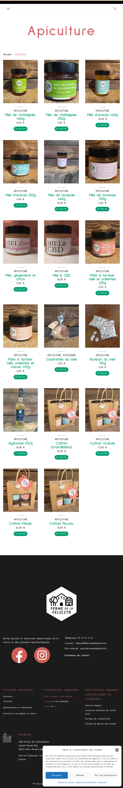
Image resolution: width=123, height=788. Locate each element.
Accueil (7, 54)
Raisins (47, 706)
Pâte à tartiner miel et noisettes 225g (102, 279)
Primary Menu (8, 8)
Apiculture (20, 110)
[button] (117, 749)
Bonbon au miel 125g (102, 361)
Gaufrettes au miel (61, 359)
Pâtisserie (69, 355)
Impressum (102, 782)
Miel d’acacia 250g (20, 195)
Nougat (54, 696)
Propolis (48, 701)
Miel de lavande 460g (61, 197)
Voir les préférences (105, 775)
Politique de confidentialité (86, 782)
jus (55, 706)
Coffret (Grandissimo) (61, 445)
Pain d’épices (66, 696)
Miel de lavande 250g (102, 197)
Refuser (80, 775)
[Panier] (114, 8)
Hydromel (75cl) (21, 443)
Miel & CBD (61, 275)
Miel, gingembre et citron (20, 277)
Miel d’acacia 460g (102, 115)
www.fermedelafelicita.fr (93, 648)
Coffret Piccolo (61, 524)
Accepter (57, 775)
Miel (46, 696)
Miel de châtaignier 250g (61, 117)
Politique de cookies (66, 782)
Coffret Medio (20, 524)
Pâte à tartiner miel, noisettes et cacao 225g (20, 363)
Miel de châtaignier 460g (20, 117)
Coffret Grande (102, 443)
